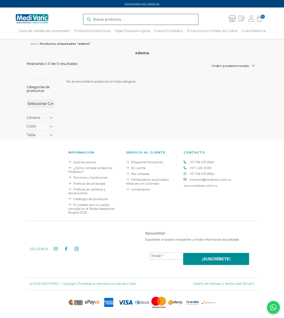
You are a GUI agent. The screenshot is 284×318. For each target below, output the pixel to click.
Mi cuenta (138, 168)
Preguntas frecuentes (147, 162)
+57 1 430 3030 (200, 168)
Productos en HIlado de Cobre (212, 31)
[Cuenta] (250, 19)
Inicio (34, 43)
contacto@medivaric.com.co (210, 180)
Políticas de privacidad (89, 184)
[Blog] (241, 19)
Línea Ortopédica (168, 31)
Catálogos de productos (90, 199)
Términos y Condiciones (90, 177)
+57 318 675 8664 (201, 162)
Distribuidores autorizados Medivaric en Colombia (147, 181)
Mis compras (140, 174)
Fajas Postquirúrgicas (132, 31)
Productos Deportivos (92, 31)
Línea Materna (254, 31)
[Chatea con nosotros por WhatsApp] (273, 307)
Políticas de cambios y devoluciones (86, 191)
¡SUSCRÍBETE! (216, 259)
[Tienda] (232, 19)
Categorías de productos (38, 89)
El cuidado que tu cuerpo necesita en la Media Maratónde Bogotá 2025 (91, 208)
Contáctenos (140, 189)
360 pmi (248, 284)
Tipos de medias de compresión (44, 31)
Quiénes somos (84, 162)
